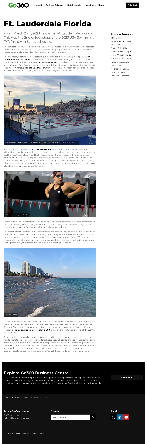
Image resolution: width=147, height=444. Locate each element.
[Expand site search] (141, 5)
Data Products (74, 5)
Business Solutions (54, 5)
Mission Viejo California (120, 55)
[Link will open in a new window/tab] (113, 417)
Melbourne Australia (119, 62)
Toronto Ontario (117, 72)
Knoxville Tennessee (119, 76)
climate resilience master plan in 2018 (31, 330)
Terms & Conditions (23, 433)
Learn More (127, 378)
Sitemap (41, 433)
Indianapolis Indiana (119, 69)
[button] (50, 110)
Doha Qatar (115, 38)
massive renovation (41, 149)
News (101, 5)
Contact (133, 5)
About (39, 5)
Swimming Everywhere (122, 34)
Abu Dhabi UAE (117, 45)
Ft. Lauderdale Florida (120, 58)
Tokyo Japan (116, 65)
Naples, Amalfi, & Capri (120, 52)
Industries (89, 5)
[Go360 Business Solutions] (19, 5)
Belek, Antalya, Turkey (120, 41)
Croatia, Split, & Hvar (119, 48)
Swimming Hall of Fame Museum (29, 68)
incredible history (47, 62)
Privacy (33, 433)
